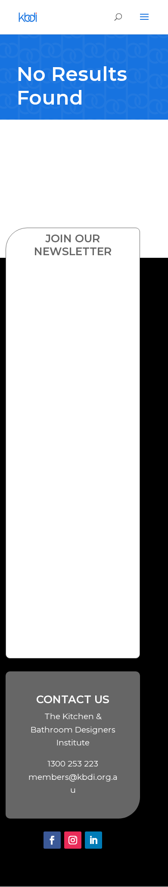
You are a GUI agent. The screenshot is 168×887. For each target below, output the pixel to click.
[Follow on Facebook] (52, 840)
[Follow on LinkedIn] (93, 840)
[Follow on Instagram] (72, 840)
